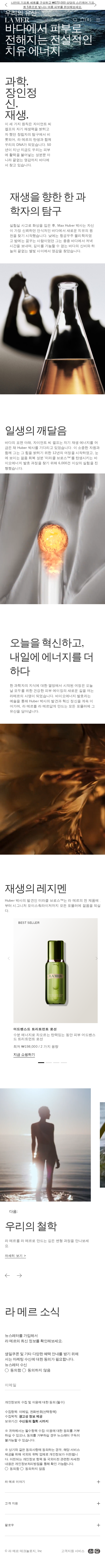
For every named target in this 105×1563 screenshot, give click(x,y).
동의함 (15, 1370)
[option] (48, 1183)
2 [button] (49, 1063)
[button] (5, 5)
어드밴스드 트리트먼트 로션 (35, 1029)
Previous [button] (8, 958)
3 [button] (56, 1063)
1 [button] (41, 1063)
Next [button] (96, 958)
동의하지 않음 (39, 1370)
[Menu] (98, 20)
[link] (15, 1255)
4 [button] (64, 1063)
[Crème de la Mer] (21, 19)
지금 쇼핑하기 (24, 1054)
